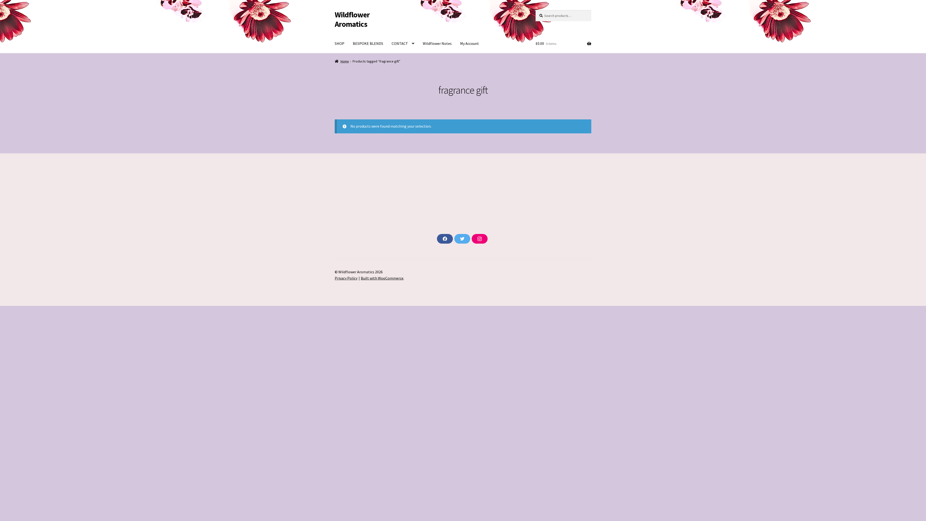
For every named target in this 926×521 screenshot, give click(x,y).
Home (344, 61)
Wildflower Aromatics (352, 19)
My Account (469, 43)
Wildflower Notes (437, 43)
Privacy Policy (346, 278)
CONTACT (400, 43)
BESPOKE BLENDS (368, 43)
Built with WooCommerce (382, 278)
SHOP (339, 43)
